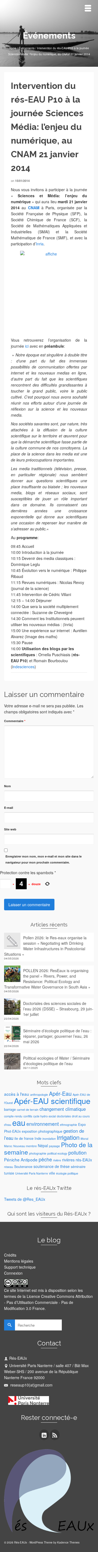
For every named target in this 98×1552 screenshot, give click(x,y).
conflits (27, 1116)
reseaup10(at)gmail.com (31, 1385)
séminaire (78, 1166)
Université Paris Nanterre (31, 1173)
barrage (10, 1109)
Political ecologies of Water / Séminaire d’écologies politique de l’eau (56, 1060)
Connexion (13, 1273)
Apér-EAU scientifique (52, 1100)
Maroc (8, 1146)
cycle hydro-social (44, 1116)
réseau (8, 1167)
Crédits (10, 1255)
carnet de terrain (27, 1110)
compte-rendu (13, 1116)
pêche (45, 1159)
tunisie (9, 1173)
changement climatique (62, 1109)
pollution (77, 1152)
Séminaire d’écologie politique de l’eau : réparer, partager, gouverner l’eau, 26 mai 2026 (57, 1036)
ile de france (23, 1138)
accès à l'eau (16, 1094)
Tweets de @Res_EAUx (24, 1199)
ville (52, 1173)
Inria (40, 243)
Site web (10, 829)
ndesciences (24, 666)
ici (26, 346)
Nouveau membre (25, 1146)
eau (18, 1122)
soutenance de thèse (51, 1166)
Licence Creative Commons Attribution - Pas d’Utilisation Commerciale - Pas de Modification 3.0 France (48, 1302)
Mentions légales (18, 1261)
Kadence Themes (68, 1542)
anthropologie (39, 1094)
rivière (57, 1160)
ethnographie (68, 1125)
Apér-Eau (60, 1093)
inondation (49, 1139)
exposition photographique (42, 1131)
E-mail (8, 808)
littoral (84, 1139)
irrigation (68, 1137)
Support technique (20, 1267)
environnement (42, 1123)
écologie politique (67, 1173)
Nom (7, 786)
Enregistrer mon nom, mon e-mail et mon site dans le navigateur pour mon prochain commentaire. (43, 859)
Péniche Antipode (21, 1159)
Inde (38, 1138)
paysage (54, 1146)
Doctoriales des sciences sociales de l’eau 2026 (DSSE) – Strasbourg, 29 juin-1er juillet (58, 1009)
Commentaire (14, 721)
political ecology (57, 1153)
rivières (68, 1159)
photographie (37, 1153)
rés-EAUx (84, 1159)
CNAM (33, 207)
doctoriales (64, 1116)
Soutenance (23, 1166)
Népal (43, 1145)
